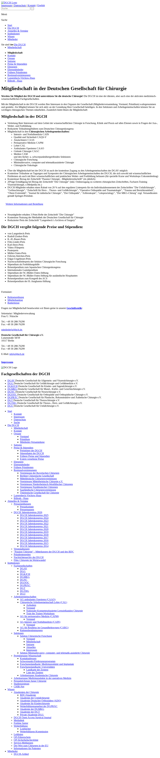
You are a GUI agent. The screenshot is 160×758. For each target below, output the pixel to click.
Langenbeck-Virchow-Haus (21, 78)
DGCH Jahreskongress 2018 (34, 534)
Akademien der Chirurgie (26, 692)
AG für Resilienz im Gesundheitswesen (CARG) (44, 627)
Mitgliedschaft (15, 47)
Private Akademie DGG (32, 714)
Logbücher (25, 728)
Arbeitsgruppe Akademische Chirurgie (39, 675)
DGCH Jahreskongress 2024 (34, 518)
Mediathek (19, 720)
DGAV (11, 380)
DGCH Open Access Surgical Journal (32, 717)
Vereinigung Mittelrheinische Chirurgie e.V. (41, 481)
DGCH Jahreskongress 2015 (34, 543)
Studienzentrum (21, 683)
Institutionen (14, 33)
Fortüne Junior (21, 723)
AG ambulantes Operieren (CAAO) (37, 599)
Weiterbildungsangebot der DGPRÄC (39, 706)
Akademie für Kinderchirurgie (35, 703)
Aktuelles (31, 647)
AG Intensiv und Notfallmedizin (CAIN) (40, 622)
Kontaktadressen (28, 658)
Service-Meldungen (23, 742)
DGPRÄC (13, 397)
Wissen (11, 36)
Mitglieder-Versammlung (32, 442)
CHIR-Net (19, 686)
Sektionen (19, 633)
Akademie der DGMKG (32, 709)
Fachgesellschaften (23, 565)
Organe (11, 58)
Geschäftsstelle (74, 308)
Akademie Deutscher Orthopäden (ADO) (40, 700)
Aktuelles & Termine (18, 31)
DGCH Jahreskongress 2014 (34, 546)
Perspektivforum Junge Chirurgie (30, 681)
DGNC (11, 391)
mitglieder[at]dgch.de (12, 329)
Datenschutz (20, 5)
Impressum (6, 5)
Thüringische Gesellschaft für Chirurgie (39, 492)
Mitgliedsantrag (15, 300)
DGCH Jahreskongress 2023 (34, 520)
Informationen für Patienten (27, 748)
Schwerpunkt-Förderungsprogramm (37, 661)
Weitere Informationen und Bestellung (24, 204)
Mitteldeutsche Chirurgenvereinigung (38, 478)
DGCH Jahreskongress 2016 (34, 540)
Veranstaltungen (22, 549)
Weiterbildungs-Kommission (34, 731)
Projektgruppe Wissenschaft (27, 655)
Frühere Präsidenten (17, 72)
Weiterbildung (21, 726)
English (41, 5)
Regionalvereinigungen (19, 75)
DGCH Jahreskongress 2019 (34, 532)
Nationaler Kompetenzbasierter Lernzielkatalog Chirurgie (54, 610)
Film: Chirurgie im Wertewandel (30, 560)
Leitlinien (18, 734)
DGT (10, 400)
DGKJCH (13, 386)
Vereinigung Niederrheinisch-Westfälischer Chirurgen (46, 484)
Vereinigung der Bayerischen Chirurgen (39, 473)
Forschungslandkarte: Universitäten (37, 667)
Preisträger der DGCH (31, 450)
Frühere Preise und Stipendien (35, 456)
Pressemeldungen (22, 504)
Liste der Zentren (34, 672)
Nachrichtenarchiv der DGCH (29, 557)
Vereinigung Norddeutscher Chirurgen (39, 487)
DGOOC (12, 394)
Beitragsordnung (16, 297)
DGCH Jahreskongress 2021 (34, 526)
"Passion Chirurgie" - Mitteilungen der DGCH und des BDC (44, 551)
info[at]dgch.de (16, 354)
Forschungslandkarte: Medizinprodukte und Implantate (47, 664)
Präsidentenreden (22, 554)
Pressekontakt (27, 506)
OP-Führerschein (22, 737)
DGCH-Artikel (21, 754)
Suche (17, 422)
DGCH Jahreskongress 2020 (34, 529)
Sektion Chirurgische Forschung (36, 636)
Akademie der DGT (30, 712)
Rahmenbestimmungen (31, 630)
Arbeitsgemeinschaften (25, 596)
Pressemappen (27, 509)
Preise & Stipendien (17, 64)
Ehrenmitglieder (15, 69)
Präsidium (25, 439)
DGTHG (12, 403)
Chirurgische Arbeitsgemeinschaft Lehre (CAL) (43, 602)
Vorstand (24, 436)
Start (10, 25)
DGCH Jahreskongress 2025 (34, 515)
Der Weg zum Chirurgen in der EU (31, 745)
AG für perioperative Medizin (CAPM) (39, 616)
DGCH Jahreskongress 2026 (28, 512)
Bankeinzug (13, 302)
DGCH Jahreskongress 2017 (34, 537)
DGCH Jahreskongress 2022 (34, 523)
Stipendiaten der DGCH (32, 453)
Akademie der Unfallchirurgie (35, 697)
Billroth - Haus (15, 80)
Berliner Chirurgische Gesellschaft (37, 475)
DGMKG (13, 389)
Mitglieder (13, 39)
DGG (11, 383)
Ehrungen (12, 66)
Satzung (11, 61)
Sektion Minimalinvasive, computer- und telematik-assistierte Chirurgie (55, 653)
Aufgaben (31, 605)
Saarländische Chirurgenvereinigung (38, 490)
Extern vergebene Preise (32, 459)
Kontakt (32, 5)
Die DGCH (13, 28)
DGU (11, 406)
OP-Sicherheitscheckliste (26, 740)
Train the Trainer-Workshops (40, 613)
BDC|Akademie (28, 695)
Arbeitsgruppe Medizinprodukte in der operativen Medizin (42, 678)
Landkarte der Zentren (37, 669)
